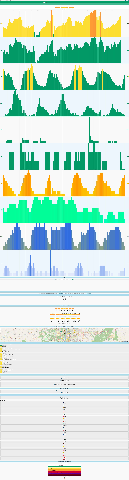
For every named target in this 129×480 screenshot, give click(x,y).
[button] (61, 338)
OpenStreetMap (125, 341)
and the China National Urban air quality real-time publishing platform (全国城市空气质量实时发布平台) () (77, 293)
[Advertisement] (20, 285)
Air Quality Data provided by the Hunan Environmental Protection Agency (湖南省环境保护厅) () (50, 293)
